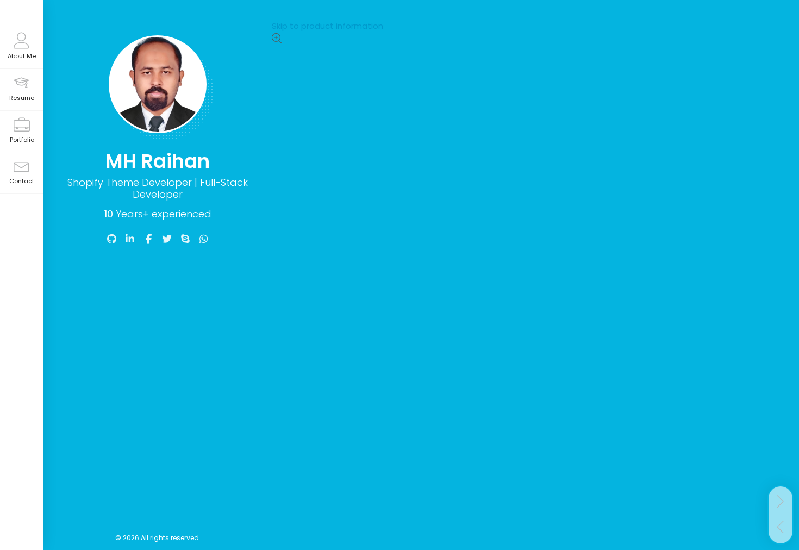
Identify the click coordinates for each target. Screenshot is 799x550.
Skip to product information (327, 26)
